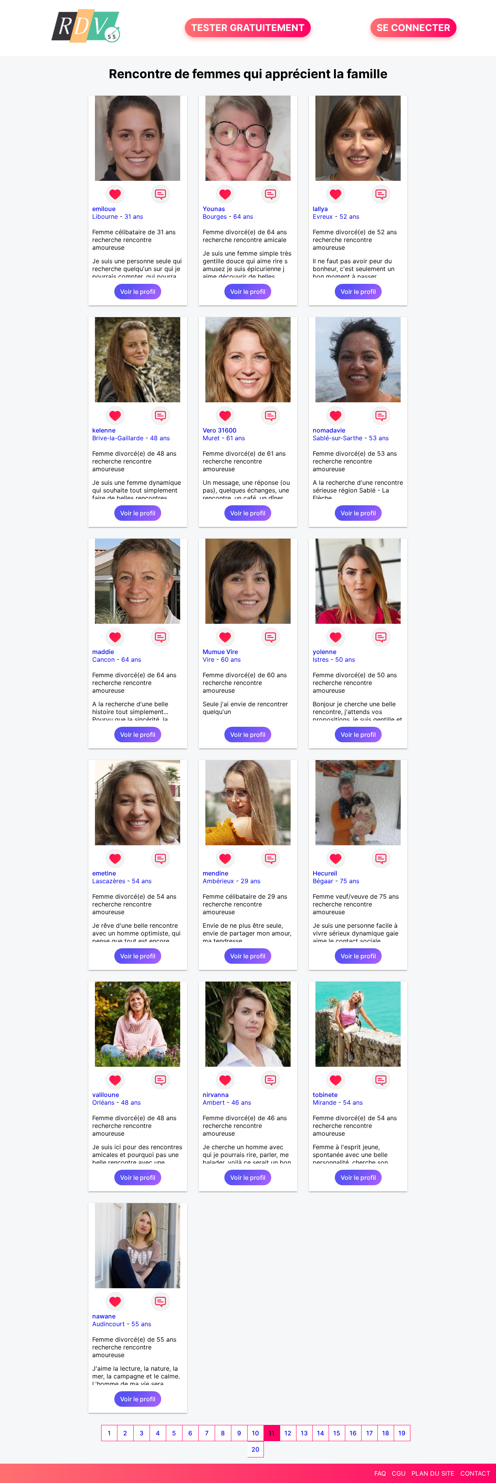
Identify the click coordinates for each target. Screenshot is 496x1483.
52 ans (349, 216)
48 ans (160, 438)
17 (369, 1433)
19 (401, 1433)
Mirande (324, 1102)
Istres (321, 659)
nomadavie (329, 430)
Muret (211, 438)
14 (320, 1433)
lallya (320, 209)
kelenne (103, 430)
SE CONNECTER (413, 27)
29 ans (250, 881)
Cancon (103, 659)
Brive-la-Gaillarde (117, 438)
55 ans (141, 1324)
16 (353, 1433)
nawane (103, 1316)
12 (287, 1433)
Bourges (215, 216)
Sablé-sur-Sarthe (337, 438)
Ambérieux (218, 881)
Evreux (323, 216)
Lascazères (108, 881)
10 (255, 1433)
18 (385, 1433)
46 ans (241, 1102)
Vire (208, 659)
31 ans (133, 216)
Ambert (214, 1102)
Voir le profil (137, 291)
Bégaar (323, 881)
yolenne (324, 652)
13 (304, 1433)
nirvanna (216, 1095)
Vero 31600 (219, 430)
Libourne (105, 216)
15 (336, 1433)
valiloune (105, 1095)
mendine (215, 873)
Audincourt (108, 1324)
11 (272, 1433)
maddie (103, 652)
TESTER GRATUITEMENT (248, 27)
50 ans (345, 659)
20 (255, 1449)
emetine (104, 873)
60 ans (231, 659)
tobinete (325, 1095)
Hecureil (325, 873)
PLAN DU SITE (433, 1473)
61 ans (235, 438)
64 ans (243, 216)
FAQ (380, 1473)
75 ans (349, 881)
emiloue (103, 209)
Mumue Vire (220, 652)
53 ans (379, 438)
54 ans (142, 881)
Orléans (103, 1102)
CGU (399, 1473)
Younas (214, 209)
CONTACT (475, 1473)
